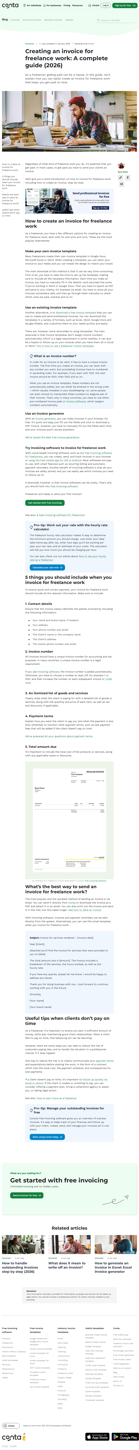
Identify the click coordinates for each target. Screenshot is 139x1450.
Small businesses (10, 1360)
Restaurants (7, 1373)
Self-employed (8, 1356)
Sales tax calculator (122, 1339)
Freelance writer (65, 1373)
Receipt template (93, 1396)
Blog (5, 19)
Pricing (67, 5)
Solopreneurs (8, 1369)
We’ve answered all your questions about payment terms (58, 736)
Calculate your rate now (46, 567)
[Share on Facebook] (127, 177)
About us (117, 1381)
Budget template (93, 1346)
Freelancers (7, 1343)
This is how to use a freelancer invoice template (65, 345)
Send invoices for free (25, 1195)
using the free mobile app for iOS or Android (55, 460)
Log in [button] (106, 5)
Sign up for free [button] (123, 5)
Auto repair (63, 1343)
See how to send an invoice (84, 909)
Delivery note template (96, 1370)
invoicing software (48, 671)
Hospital (61, 1382)
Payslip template (93, 1378)
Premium (6, 1338)
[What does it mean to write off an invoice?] (69, 1253)
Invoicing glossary (121, 1364)
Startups (6, 1364)
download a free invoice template (76, 312)
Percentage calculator (123, 1351)
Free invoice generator (123, 1355)
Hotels (5, 1377)
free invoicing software (64, 486)
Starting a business (53, 20)
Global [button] (95, 5)
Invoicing (15, 20)
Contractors (7, 1347)
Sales (60, 1404)
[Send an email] (121, 184)
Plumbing (62, 1399)
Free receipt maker (122, 1359)
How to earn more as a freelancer (57, 1098)
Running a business (32, 20)
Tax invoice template (39, 1387)
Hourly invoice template (41, 1349)
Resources (77, 5)
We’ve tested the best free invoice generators (52, 437)
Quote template (92, 1391)
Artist (60, 1338)
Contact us (118, 1385)
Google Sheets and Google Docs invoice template (39, 1341)
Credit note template (95, 1365)
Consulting (63, 1360)
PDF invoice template (40, 1368)
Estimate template (94, 1374)
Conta (71, 902)
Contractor (63, 1364)
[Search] (98, 20)
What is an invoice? (122, 1368)
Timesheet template (94, 1400)
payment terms (105, 1060)
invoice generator (45, 418)
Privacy (5, 1446)
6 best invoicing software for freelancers (61, 515)
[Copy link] (120, 177)
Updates (69, 20)
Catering (62, 1347)
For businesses (54, 5)
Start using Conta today (46, 1137)
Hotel (60, 1386)
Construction (64, 1356)
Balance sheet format (95, 1342)
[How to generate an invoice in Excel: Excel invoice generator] (116, 1253)
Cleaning (62, 1351)
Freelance (62, 1369)
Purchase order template (97, 1387)
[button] (11, 1426)
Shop (60, 1408)
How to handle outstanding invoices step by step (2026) (20, 1267)
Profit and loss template (96, 1383)
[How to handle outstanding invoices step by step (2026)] (23, 1253)
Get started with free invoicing (45, 503)
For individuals (34, 5)
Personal (62, 1391)
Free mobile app (120, 1335)
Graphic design (65, 1377)
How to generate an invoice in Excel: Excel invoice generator (113, 1267)
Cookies (13, 1446)
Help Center (118, 1377)
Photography (63, 1395)
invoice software (76, 401)
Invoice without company (14, 1351)
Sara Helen (123, 172)
